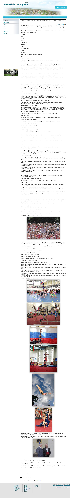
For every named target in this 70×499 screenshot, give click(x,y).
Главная (6, 16)
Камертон (42, 16)
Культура (6, 31)
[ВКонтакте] (62, 24)
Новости (12, 16)
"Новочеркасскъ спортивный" (27, 20)
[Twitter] (63, 24)
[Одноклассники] (64, 24)
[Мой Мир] (65, 24)
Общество (6, 26)
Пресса (18, 16)
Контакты (49, 16)
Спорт (6, 33)
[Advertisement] (11, 51)
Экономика (7, 22)
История (35, 16)
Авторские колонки (27, 16)
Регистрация (63, 7)
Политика (6, 24)
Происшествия (17, 488)
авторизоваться (39, 480)
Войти (57, 7)
